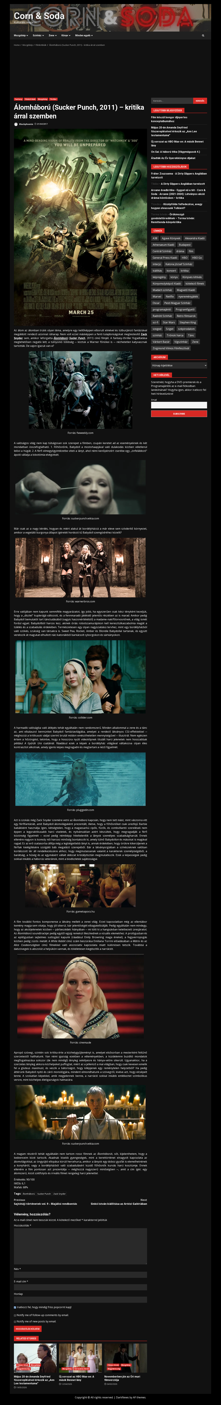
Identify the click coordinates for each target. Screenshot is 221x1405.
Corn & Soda (39, 16)
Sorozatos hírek (81, 1369)
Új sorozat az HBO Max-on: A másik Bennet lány (80, 1358)
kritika (184, 270)
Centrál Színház (162, 251)
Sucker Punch (44, 1193)
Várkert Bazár (161, 341)
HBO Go (197, 257)
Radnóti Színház (162, 316)
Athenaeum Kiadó (163, 244)
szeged (157, 328)
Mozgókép (20, 35)
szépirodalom (186, 328)
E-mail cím (21, 1281)
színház (157, 335)
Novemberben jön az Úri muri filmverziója (125, 1358)
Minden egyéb (82, 35)
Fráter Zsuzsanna (162, 173)
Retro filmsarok (186, 316)
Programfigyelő (185, 309)
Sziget (169, 328)
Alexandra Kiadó (195, 238)
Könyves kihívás (192, 277)
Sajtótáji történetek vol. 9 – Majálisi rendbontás (45, 1202)
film (191, 251)
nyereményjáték (188, 296)
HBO (185, 257)
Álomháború (29, 1193)
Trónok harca (175, 335)
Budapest (185, 244)
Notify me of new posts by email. (36, 1321)
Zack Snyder (59, 1193)
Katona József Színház (179, 264)
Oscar (156, 303)
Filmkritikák (30, 99)
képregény (159, 277)
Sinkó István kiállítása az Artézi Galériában (119, 1202)
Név (17, 1269)
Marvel (157, 296)
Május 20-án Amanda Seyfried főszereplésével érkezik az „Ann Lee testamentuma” (35, 1358)
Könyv (64, 35)
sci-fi (155, 322)
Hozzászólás (22, 1225)
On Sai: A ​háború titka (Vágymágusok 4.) (175, 151)
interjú (157, 264)
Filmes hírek (22, 1365)
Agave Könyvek (171, 238)
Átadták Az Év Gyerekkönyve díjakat (173, 157)
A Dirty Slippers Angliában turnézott (183, 183)
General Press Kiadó (165, 257)
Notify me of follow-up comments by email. (43, 1315)
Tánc (191, 335)
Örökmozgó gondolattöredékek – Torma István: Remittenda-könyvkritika (173, 218)
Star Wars (169, 322)
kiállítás (157, 270)
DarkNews (122, 1397)
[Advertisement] (110, 71)
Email (154, 399)
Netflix (170, 296)
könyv (174, 277)
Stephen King (188, 322)
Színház (37, 35)
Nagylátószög (23, 1369)
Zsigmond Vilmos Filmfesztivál (171, 348)
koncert (171, 270)
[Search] (203, 36)
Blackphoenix (26, 124)
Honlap (18, 1294)
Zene (51, 35)
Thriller (53, 99)
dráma (180, 251)
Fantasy (18, 99)
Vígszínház (181, 341)
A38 (155, 238)
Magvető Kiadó (186, 290)
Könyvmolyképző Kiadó (167, 283)
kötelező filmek (195, 283)
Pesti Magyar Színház (177, 303)
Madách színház (162, 290)
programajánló (162, 309)
